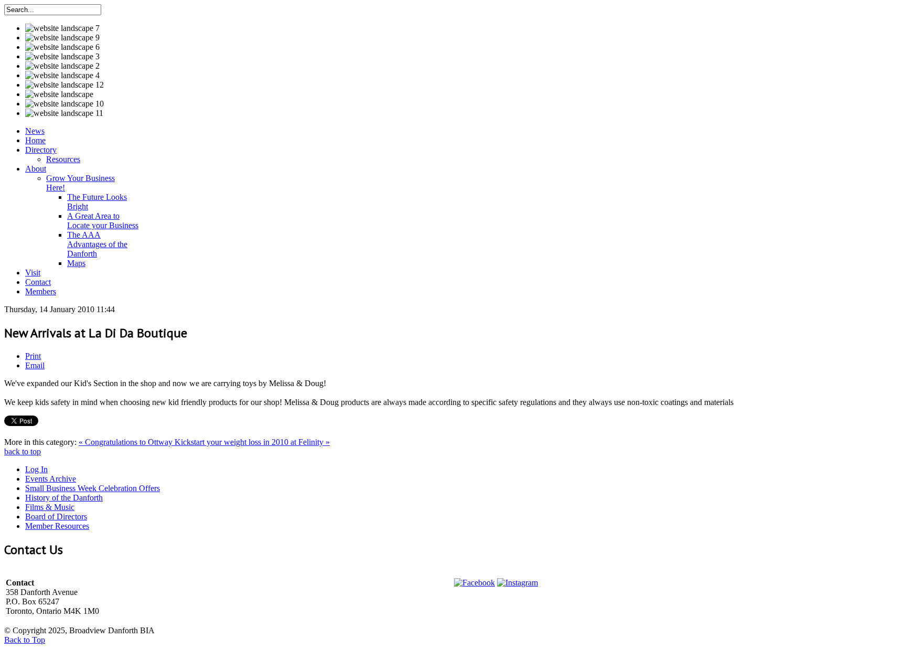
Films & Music (49, 507)
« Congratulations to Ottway (127, 442)
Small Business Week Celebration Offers (92, 488)
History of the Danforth (64, 497)
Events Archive (50, 478)
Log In (36, 469)
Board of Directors (56, 516)
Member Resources (57, 526)
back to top (22, 451)
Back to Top (24, 639)
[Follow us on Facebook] (474, 582)
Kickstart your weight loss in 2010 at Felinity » (252, 442)
